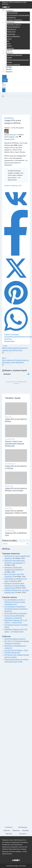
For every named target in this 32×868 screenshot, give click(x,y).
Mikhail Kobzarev (10, 134)
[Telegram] (7, 7)
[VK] (3, 7)
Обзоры (9, 46)
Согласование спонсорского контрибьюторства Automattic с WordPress (16, 609)
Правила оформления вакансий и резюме (18, 61)
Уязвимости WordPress (14, 20)
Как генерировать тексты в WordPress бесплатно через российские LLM (14, 602)
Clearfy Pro (8, 334)
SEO (8, 41)
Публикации (22, 827)
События (9, 50)
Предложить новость (14, 24)
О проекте (9, 827)
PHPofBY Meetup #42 (12, 652)
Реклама (9, 67)
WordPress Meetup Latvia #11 (15, 639)
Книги (9, 43)
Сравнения (10, 48)
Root (18, 337)
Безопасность (11, 29)
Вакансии (16, 830)
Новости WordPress (13, 36)
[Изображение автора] (16, 131)
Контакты (9, 71)
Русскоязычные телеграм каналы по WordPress (18, 16)
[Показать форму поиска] (4, 77)
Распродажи (11, 34)
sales (22, 337)
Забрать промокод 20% (13, 185)
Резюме (9, 57)
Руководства (11, 31)
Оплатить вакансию (13, 64)
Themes (28, 337)
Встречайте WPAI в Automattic (15, 613)
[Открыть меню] (3, 90)
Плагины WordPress (13, 27)
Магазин (9, 69)
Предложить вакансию (14, 55)
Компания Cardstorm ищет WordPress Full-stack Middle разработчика (14, 585)
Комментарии (9, 139)
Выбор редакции (12, 13)
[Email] (6, 7)
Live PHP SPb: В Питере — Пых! (16, 650)
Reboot (12, 337)
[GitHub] (9, 7)
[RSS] (4, 7)
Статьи (9, 39)
